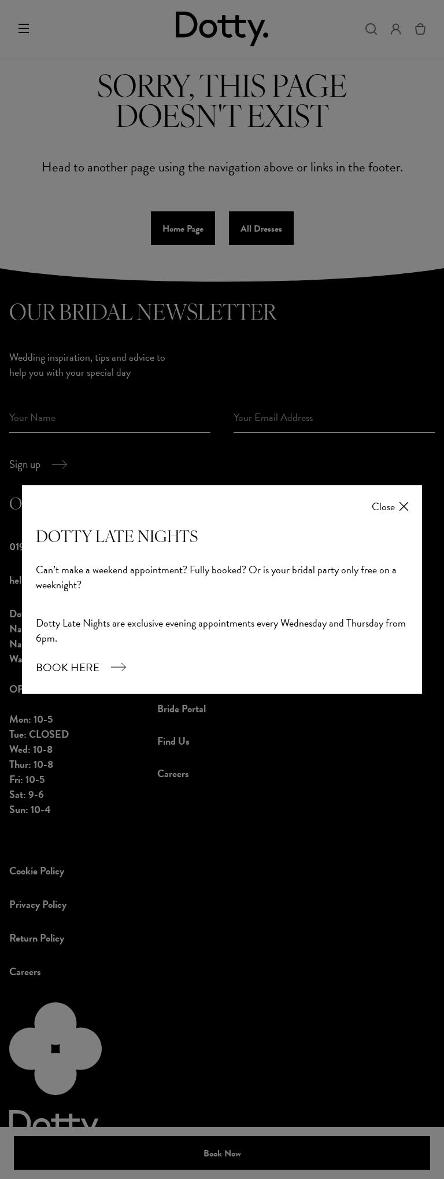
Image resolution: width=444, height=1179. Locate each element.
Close (383, 506)
